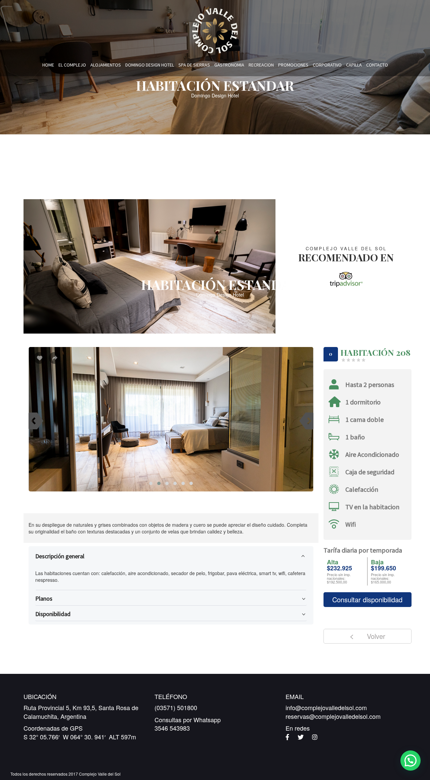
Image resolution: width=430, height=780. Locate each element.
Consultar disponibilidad (367, 599)
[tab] (171, 556)
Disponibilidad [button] (53, 614)
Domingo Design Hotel (149, 65)
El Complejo (72, 65)
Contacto (377, 65)
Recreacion (261, 65)
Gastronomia (229, 65)
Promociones (293, 65)
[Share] (54, 359)
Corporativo (327, 65)
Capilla (354, 65)
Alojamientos (105, 65)
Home (48, 65)
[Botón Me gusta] (39, 358)
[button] (410, 760)
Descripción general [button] (59, 556)
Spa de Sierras (194, 65)
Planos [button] (43, 598)
